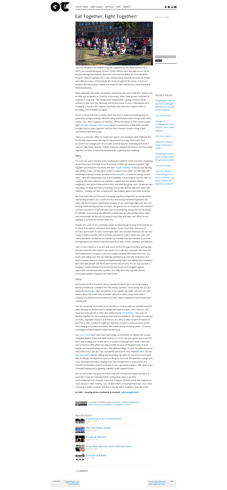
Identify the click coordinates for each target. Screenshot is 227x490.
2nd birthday (127, 313)
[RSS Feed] (172, 7)
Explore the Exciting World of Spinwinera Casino (163, 145)
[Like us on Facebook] (169, 7)
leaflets (122, 174)
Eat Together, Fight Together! (106, 16)
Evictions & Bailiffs (96, 455)
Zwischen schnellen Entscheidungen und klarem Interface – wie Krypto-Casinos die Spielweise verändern (164, 177)
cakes (141, 351)
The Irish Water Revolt (98, 427)
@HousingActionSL (130, 392)
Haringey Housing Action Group (94, 125)
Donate (126, 6)
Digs (85, 121)
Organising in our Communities (103, 418)
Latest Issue (81, 6)
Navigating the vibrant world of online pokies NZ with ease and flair (164, 156)
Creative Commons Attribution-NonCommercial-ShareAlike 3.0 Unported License (114, 403)
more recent (85, 335)
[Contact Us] (175, 7)
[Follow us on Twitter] (166, 7)
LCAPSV (119, 338)
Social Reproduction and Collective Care (108, 446)
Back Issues (97, 6)
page (92, 291)
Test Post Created (163, 115)
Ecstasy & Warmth (96, 437)
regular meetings (123, 167)
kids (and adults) (82, 355)
